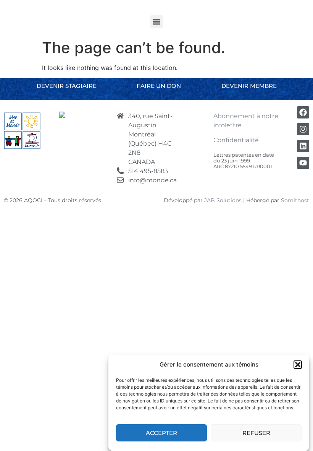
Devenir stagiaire (67, 85)
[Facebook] (303, 112)
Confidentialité (236, 140)
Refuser (256, 432)
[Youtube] (303, 163)
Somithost (295, 200)
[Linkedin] (303, 146)
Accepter (161, 432)
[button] (298, 364)
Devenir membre (249, 85)
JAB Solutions (223, 200)
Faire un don (159, 85)
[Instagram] (303, 129)
